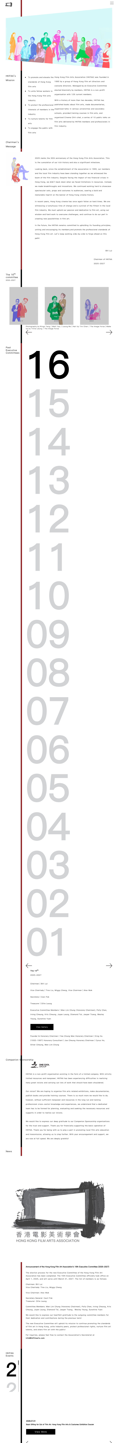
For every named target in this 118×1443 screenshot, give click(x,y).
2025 (11, 1390)
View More (41, 1431)
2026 (11, 1370)
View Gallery (42, 1027)
